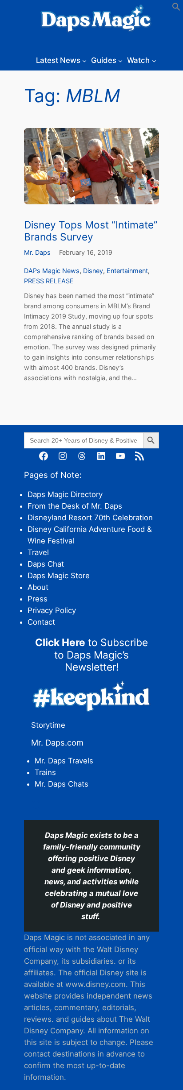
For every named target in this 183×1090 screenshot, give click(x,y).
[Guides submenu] (120, 60)
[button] (176, 8)
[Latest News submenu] (84, 60)
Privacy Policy (52, 610)
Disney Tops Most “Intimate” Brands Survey (91, 231)
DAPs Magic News (52, 270)
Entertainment (127, 270)
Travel (38, 552)
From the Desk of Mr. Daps (75, 505)
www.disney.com (95, 984)
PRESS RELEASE (49, 281)
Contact (41, 622)
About (38, 587)
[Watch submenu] (154, 60)
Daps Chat (46, 564)
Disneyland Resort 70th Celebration (90, 517)
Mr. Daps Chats (61, 783)
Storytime (48, 725)
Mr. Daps (37, 252)
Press (38, 598)
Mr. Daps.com (57, 742)
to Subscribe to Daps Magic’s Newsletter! (91, 654)
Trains (45, 772)
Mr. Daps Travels (64, 760)
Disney (93, 270)
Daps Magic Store (59, 575)
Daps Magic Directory (65, 494)
